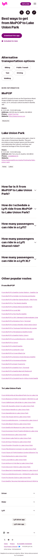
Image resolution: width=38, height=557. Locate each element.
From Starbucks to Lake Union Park (14, 456)
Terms (6, 544)
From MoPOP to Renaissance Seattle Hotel (17, 332)
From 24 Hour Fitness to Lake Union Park (16, 442)
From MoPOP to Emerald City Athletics (15, 375)
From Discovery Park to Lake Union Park (16, 467)
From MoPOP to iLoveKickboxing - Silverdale (18, 339)
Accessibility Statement (24, 544)
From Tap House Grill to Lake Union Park (16, 417)
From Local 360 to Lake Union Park (14, 460)
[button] (34, 3)
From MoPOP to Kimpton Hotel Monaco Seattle (18, 357)
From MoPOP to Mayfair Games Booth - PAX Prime (19, 300)
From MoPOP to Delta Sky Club (13, 350)
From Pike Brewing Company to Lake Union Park (19, 449)
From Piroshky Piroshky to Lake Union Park (17, 445)
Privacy (12, 544)
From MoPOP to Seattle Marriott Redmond (17, 371)
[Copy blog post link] (34, 12)
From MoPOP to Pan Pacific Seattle (14, 314)
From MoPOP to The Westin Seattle (14, 303)
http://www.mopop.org (17, 116)
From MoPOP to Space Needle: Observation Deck (19, 325)
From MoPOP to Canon (10, 342)
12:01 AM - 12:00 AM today (12, 152)
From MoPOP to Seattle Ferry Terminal (15, 368)
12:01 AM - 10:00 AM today (12, 110)
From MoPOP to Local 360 (11, 310)
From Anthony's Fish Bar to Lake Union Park (17, 463)
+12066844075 (12, 156)
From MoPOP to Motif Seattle (12, 346)
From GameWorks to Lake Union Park (15, 413)
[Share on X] (21, 12)
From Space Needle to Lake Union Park (15, 410)
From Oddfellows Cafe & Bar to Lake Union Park (18, 402)
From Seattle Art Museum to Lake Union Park (17, 427)
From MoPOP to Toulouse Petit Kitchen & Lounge (19, 328)
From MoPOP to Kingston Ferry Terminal (16, 321)
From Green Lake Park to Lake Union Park (16, 438)
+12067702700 (12, 114)
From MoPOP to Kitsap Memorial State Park (17, 307)
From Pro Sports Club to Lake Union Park (16, 478)
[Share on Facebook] (28, 12)
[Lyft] (5, 4)
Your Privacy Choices (10, 546)
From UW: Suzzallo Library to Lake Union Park (18, 406)
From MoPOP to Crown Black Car (13, 353)
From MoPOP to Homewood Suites (14, 360)
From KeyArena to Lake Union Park (14, 435)
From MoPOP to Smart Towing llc (13, 364)
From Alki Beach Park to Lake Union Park (16, 424)
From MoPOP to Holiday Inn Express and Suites (18, 296)
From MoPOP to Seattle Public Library (15, 335)
